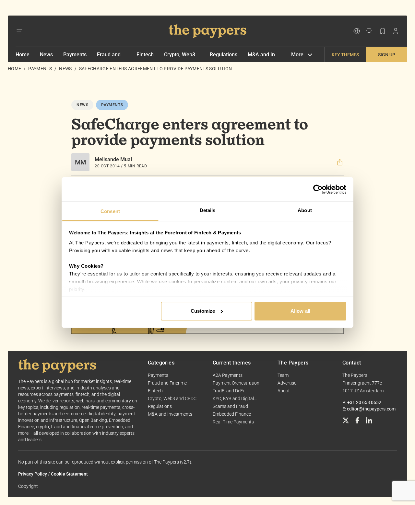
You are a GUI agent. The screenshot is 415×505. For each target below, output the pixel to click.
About (284, 390)
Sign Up (386, 54)
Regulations (223, 54)
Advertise (287, 383)
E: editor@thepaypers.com (369, 408)
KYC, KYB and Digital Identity (233, 399)
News (46, 54)
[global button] (357, 31)
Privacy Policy (32, 474)
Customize (203, 311)
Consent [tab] (110, 211)
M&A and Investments (264, 54)
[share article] (340, 162)
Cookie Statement (69, 474)
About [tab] (305, 210)
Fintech (145, 54)
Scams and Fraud (230, 406)
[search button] (370, 31)
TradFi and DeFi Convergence (228, 391)
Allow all (300, 311)
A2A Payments (228, 375)
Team (283, 375)
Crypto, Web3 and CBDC (182, 54)
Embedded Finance (232, 414)
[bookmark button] (382, 31)
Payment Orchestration (236, 383)
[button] (340, 162)
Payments (75, 54)
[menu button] (19, 31)
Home (23, 54)
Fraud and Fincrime (111, 54)
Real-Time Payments (233, 421)
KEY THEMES (345, 54)
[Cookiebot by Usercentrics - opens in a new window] (318, 189)
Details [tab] (208, 210)
